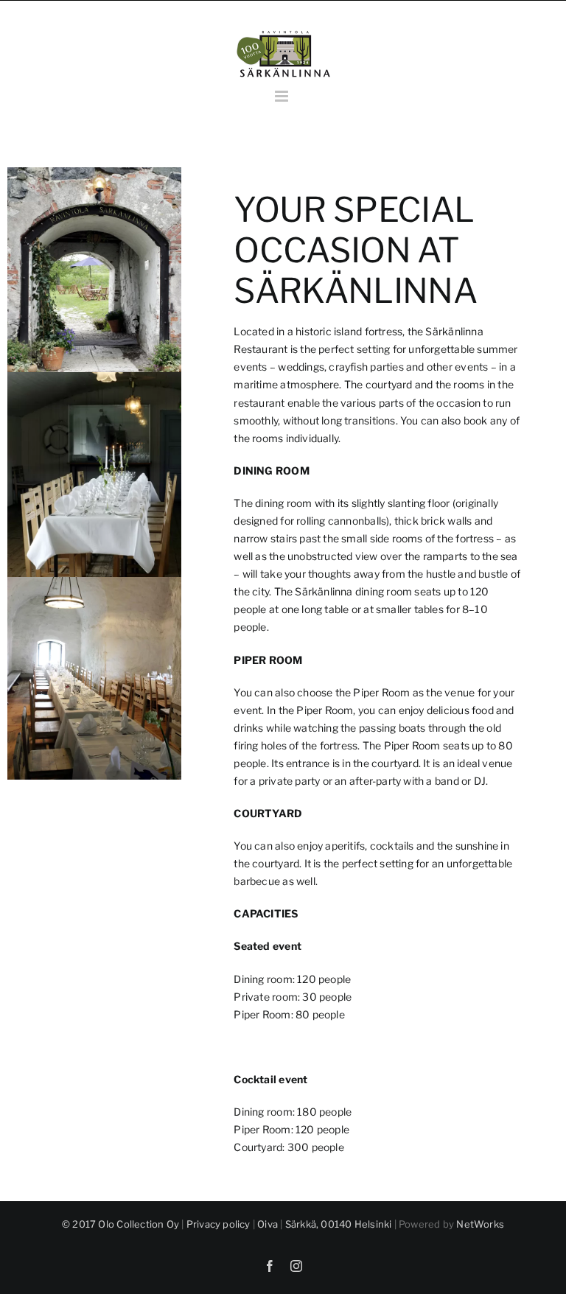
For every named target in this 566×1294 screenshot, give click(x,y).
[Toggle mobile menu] (282, 96)
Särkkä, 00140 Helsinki (338, 1224)
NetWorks (480, 1224)
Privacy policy (218, 1224)
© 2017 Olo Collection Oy (120, 1224)
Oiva (267, 1224)
